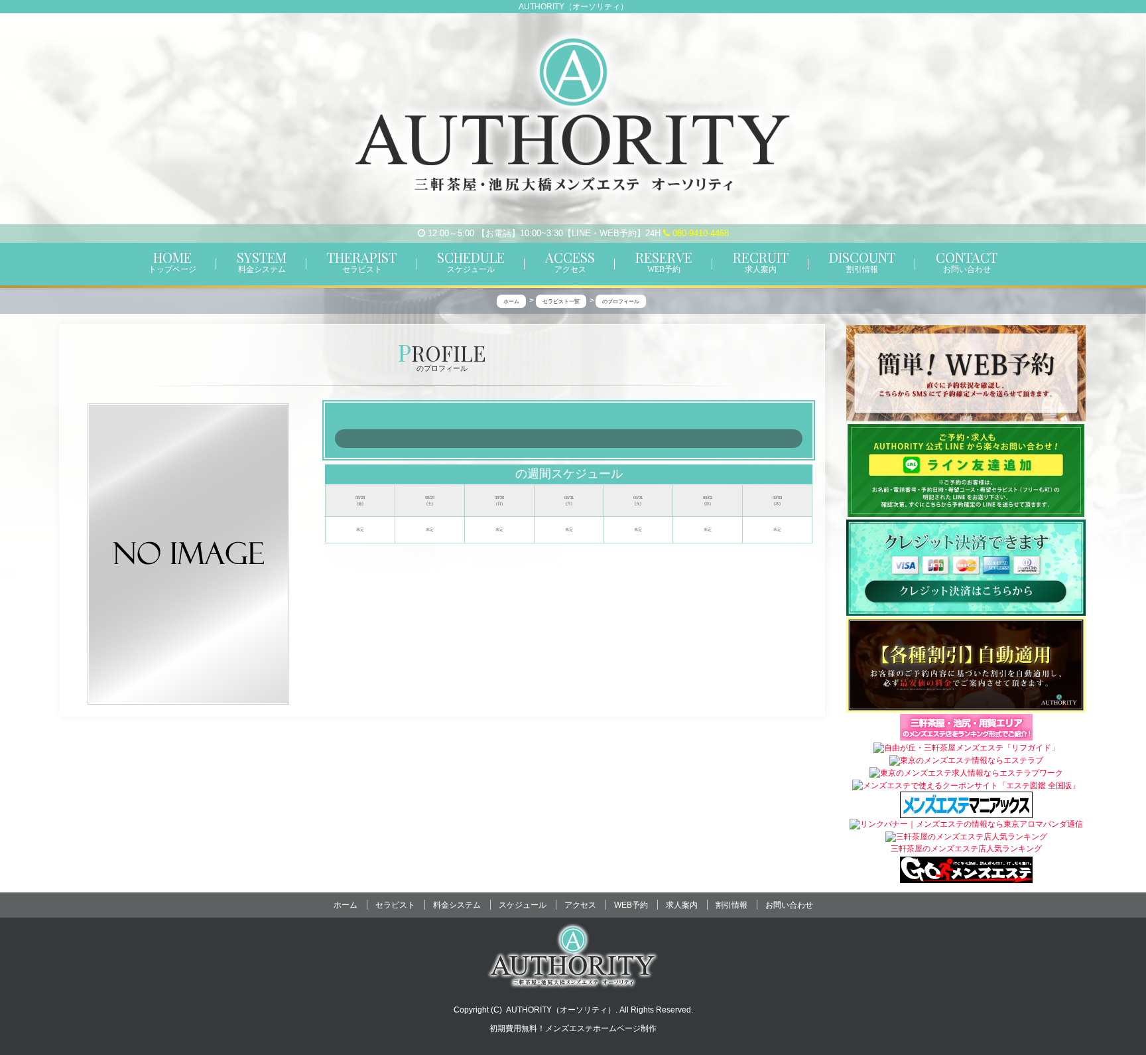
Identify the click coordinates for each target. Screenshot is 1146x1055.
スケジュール (522, 905)
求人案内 (682, 905)
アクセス (580, 905)
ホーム (345, 905)
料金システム (457, 905)
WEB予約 (631, 905)
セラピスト (395, 905)
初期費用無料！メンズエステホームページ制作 (573, 1028)
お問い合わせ (789, 905)
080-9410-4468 (699, 233)
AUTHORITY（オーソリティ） (560, 1010)
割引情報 (731, 905)
